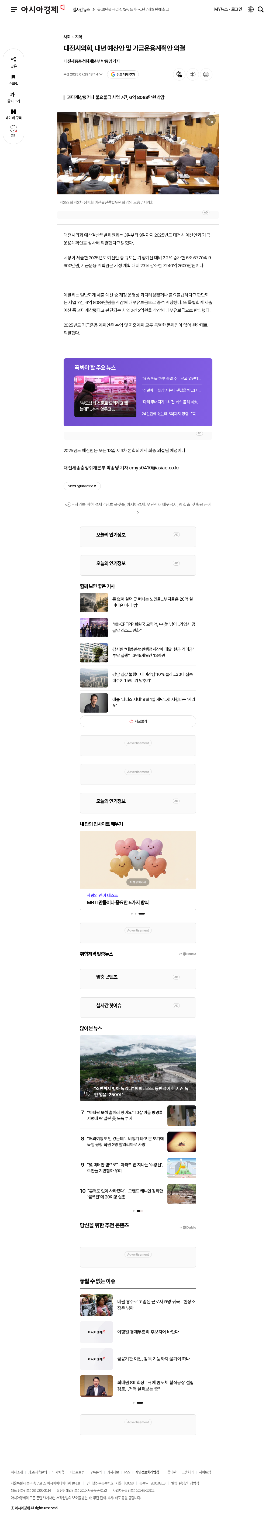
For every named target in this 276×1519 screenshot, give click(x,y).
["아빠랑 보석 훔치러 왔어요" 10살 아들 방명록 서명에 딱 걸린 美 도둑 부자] (181, 1125)
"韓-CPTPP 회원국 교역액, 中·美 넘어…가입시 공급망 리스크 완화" (153, 627)
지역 (78, 37)
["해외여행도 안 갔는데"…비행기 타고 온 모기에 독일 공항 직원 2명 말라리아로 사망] (181, 1151)
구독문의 (96, 1472)
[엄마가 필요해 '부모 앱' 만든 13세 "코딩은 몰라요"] (96, 1395)
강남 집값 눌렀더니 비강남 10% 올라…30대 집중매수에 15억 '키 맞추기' (152, 677)
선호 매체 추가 (125, 75)
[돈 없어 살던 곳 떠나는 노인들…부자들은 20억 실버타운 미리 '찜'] (94, 611)
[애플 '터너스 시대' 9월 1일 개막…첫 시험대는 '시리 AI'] (94, 711)
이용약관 (170, 1472)
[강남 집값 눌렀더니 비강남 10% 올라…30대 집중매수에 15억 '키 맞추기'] (94, 686)
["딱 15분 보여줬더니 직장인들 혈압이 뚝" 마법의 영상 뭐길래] (96, 1342)
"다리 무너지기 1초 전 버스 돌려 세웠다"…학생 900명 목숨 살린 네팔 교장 (172, 402)
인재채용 (58, 1472)
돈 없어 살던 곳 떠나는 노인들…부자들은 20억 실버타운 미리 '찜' (152, 602)
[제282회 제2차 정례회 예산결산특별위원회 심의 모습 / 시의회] (138, 153)
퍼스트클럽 (77, 1472)
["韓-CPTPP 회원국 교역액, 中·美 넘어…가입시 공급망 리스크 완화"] (94, 636)
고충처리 (188, 1472)
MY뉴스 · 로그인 (228, 9)
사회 (67, 37)
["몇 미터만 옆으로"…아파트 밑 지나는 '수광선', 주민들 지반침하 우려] (181, 1177)
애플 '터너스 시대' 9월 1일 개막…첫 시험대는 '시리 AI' (153, 702)
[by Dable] (187, 1227)
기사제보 (113, 1472)
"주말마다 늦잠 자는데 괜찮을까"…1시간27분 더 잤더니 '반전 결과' (172, 390)
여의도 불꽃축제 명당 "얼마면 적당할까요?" (155, 1359)
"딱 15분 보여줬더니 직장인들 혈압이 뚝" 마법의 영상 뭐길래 (155, 1332)
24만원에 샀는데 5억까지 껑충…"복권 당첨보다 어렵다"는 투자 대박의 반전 (172, 413)
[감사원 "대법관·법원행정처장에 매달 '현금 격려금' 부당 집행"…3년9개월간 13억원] (94, 661)
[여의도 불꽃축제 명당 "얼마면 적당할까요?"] (96, 1369)
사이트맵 (205, 1472)
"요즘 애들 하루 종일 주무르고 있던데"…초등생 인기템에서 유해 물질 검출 (172, 378)
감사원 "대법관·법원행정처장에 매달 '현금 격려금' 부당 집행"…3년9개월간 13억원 (153, 652)
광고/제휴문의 (37, 1472)
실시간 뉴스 (81, 10)
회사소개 (17, 1472)
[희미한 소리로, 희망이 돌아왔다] (96, 1315)
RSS (127, 1472)
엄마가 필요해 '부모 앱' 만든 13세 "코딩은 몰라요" (156, 1386)
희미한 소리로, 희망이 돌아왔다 (144, 1305)
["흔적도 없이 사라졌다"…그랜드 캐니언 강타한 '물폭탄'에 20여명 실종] (181, 1203)
